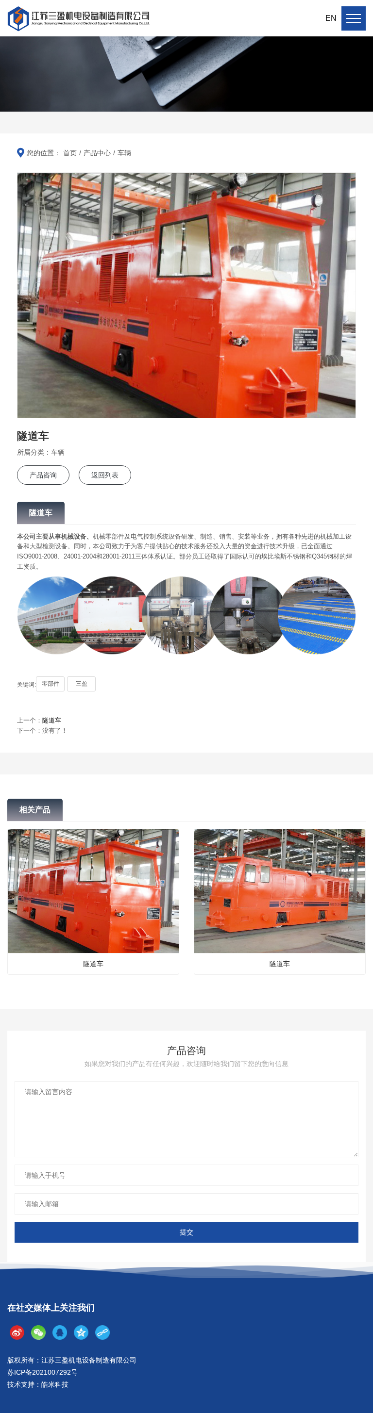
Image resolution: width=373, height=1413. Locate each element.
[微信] (38, 1332)
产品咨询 (43, 475)
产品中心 (97, 153)
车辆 (124, 153)
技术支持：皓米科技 (37, 1384)
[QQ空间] (81, 1332)
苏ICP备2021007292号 (42, 1372)
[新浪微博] (17, 1332)
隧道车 (51, 720)
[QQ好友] (59, 1332)
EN (331, 18)
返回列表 (105, 475)
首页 (70, 153)
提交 (186, 1232)
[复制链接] (102, 1332)
